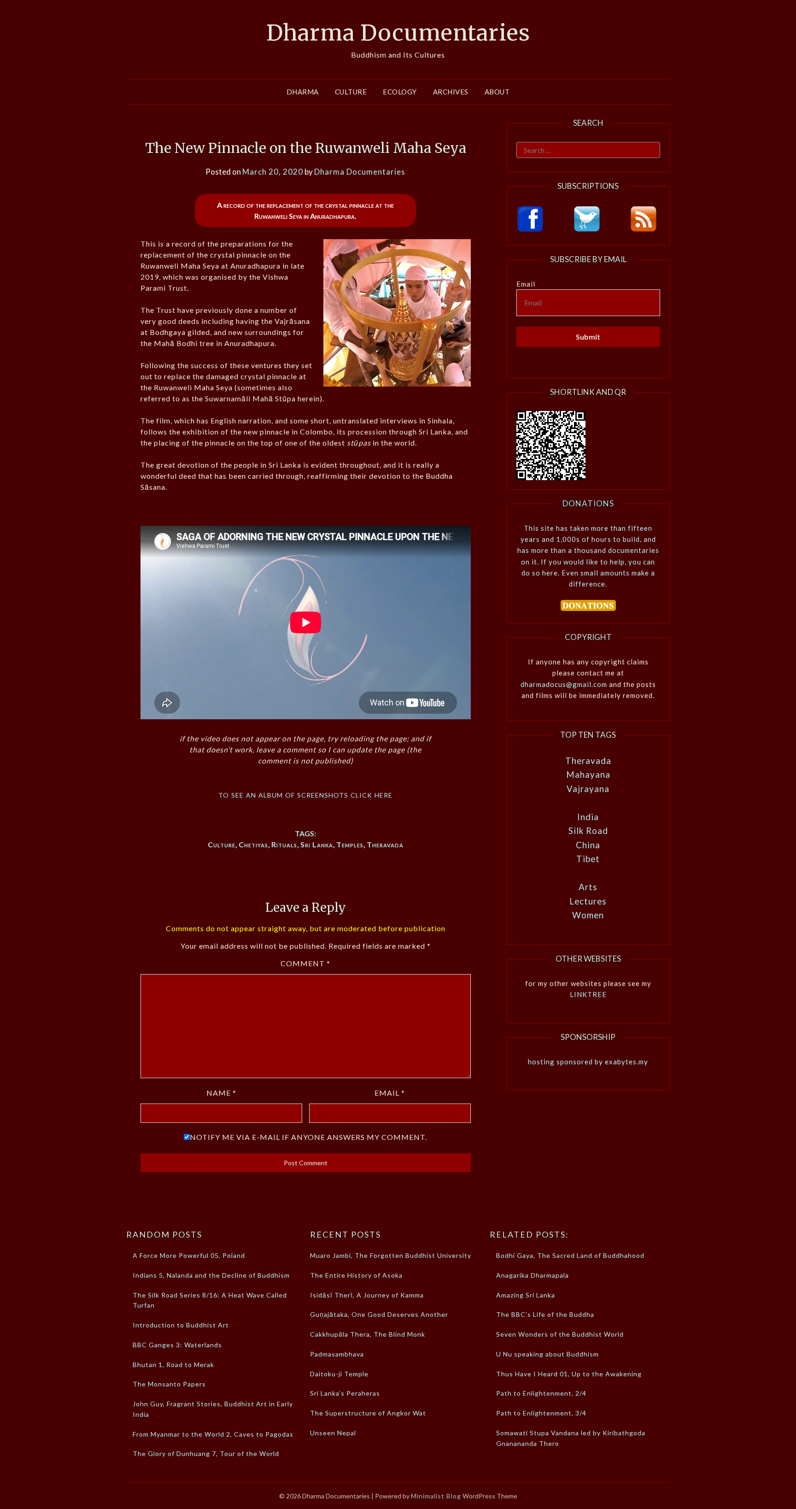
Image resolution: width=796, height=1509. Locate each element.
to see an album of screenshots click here (305, 793)
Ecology (400, 92)
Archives (450, 92)
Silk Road (588, 830)
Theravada (385, 844)
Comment (305, 963)
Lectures (588, 901)
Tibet (588, 858)
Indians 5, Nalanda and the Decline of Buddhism (211, 1275)
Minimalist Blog (436, 1496)
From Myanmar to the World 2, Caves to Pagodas (213, 1434)
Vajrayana (588, 788)
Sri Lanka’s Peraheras (345, 1393)
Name (221, 1092)
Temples (349, 844)
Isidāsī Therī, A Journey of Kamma (367, 1295)
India (588, 816)
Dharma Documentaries (398, 33)
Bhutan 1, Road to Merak (173, 1364)
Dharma (303, 92)
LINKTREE (588, 994)
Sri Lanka (316, 844)
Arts (588, 886)
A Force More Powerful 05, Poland (189, 1255)
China (588, 845)
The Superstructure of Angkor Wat (368, 1413)
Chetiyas (253, 844)
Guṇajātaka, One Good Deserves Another (379, 1314)
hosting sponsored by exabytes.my (588, 1061)
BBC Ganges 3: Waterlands (177, 1345)
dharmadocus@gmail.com (564, 684)
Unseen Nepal (333, 1433)
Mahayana (588, 774)
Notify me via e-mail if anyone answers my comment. (308, 1137)
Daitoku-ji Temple (339, 1374)
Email (390, 1092)
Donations (588, 503)
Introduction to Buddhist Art (181, 1325)
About (497, 92)
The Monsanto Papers (169, 1384)
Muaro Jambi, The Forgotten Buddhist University (390, 1255)
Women (588, 915)
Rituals (284, 844)
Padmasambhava (337, 1354)
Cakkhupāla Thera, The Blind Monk (367, 1334)
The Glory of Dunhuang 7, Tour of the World (206, 1453)
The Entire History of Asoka (356, 1275)
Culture (351, 92)
